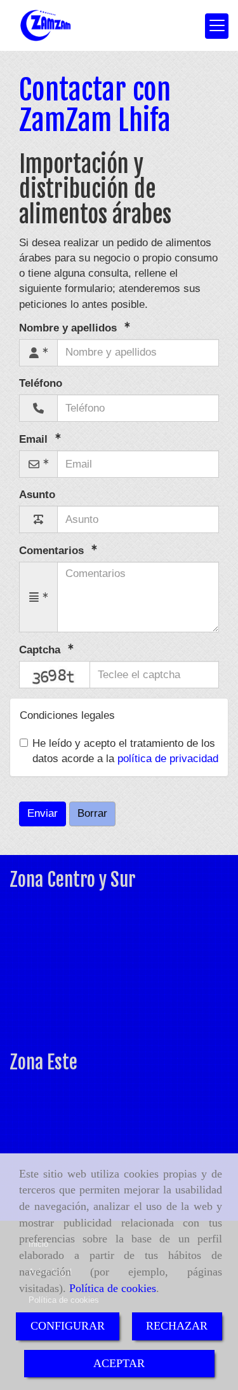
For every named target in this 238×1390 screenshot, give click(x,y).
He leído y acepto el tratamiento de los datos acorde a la (125, 751)
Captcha (41, 650)
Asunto (37, 495)
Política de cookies (112, 1288)
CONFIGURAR (67, 1325)
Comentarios (53, 551)
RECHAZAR (177, 1325)
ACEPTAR (119, 1363)
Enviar (42, 813)
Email (35, 439)
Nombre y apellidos (69, 328)
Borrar (92, 813)
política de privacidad (167, 759)
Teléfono (40, 383)
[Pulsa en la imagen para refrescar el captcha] (54, 675)
